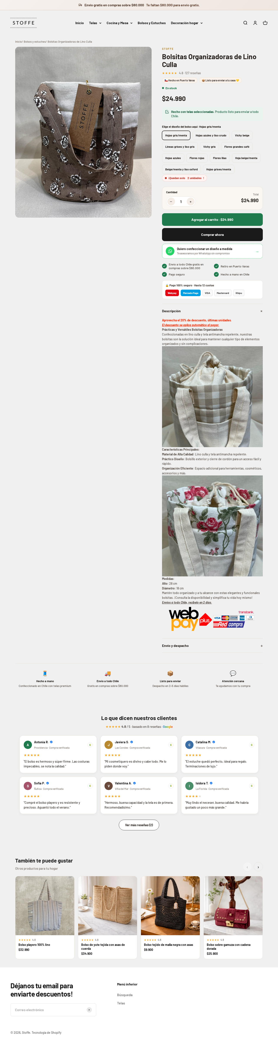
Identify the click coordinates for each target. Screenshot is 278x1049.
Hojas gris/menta (176, 135)
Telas (93, 23)
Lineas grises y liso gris (180, 146)
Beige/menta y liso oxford (181, 169)
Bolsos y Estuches (152, 23)
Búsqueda (124, 995)
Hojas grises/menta (218, 169)
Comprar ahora (212, 234)
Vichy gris (209, 146)
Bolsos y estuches (35, 41)
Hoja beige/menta (246, 158)
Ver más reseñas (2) (139, 825)
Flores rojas (197, 158)
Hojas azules (173, 158)
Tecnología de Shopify (46, 1032)
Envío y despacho (212, 645)
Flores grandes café (236, 146)
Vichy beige (242, 135)
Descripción (212, 311)
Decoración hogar (184, 23)
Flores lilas (220, 158)
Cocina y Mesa (117, 23)
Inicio (79, 23)
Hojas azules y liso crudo (211, 135)
